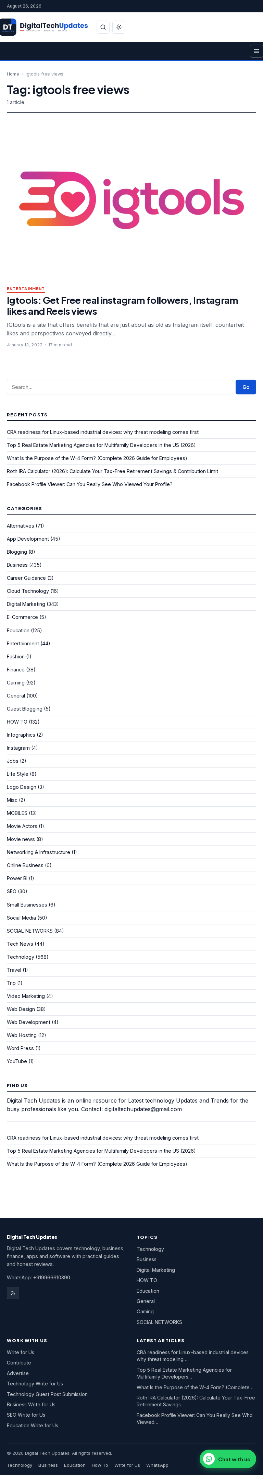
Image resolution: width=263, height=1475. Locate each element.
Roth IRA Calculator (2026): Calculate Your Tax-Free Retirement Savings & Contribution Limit (112, 471)
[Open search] (103, 27)
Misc (12, 800)
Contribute (19, 1362)
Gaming (16, 682)
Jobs (12, 761)
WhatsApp (157, 1465)
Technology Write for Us (35, 1383)
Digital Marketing (26, 604)
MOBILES (17, 813)
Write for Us (20, 1352)
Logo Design (21, 787)
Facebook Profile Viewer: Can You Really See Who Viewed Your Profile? (90, 484)
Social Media (21, 918)
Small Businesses (27, 905)
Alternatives (20, 526)
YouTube (17, 1061)
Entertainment (26, 289)
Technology (20, 957)
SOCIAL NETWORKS (30, 931)
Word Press (20, 1048)
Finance (16, 669)
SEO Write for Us (26, 1415)
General (16, 696)
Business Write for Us (31, 1404)
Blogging (17, 552)
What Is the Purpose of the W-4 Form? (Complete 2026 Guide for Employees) (97, 458)
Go (245, 387)
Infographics (21, 735)
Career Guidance (26, 578)
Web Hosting (22, 1035)
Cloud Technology (28, 591)
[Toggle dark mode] (118, 27)
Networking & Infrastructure (38, 852)
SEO (11, 891)
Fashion (16, 656)
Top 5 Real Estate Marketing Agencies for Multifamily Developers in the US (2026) (101, 445)
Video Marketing (26, 996)
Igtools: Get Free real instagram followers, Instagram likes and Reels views (122, 305)
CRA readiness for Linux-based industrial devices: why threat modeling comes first (103, 432)
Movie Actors (22, 826)
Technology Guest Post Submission (47, 1394)
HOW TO (17, 722)
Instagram (18, 748)
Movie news (21, 839)
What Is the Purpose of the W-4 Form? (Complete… (195, 1387)
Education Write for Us (32, 1425)
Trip (11, 983)
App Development (28, 539)
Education (18, 630)
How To (100, 1465)
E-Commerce (22, 617)
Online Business (25, 865)
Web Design (21, 1009)
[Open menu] (256, 51)
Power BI (17, 878)
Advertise (18, 1373)
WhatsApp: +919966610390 (38, 1277)
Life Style (17, 774)
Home (13, 74)
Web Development (28, 1022)
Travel (14, 970)
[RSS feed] (13, 1293)
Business (17, 565)
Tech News (20, 944)
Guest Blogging (24, 709)
